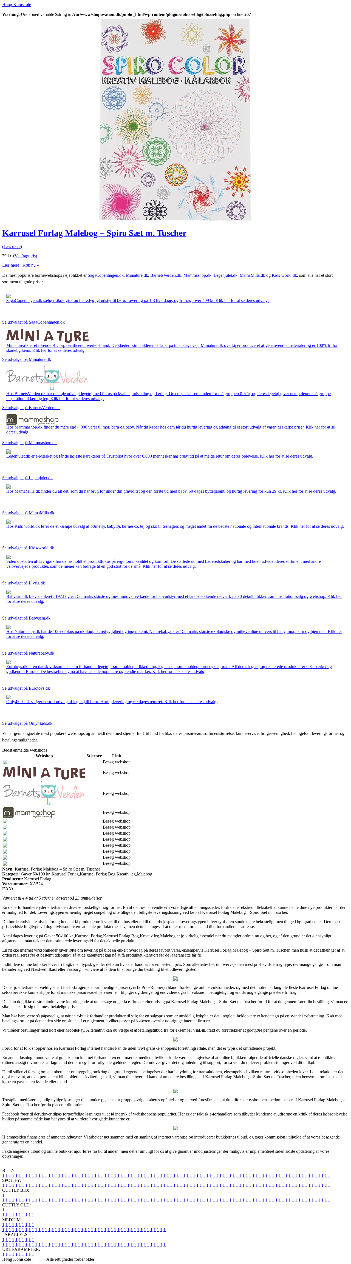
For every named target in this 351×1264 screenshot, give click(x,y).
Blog (39, 1259)
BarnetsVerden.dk (165, 275)
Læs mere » (12, 265)
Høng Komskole (16, 4)
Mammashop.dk (197, 275)
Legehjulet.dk (225, 275)
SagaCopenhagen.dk (106, 275)
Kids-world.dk (284, 275)
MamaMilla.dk (252, 275)
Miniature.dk (137, 275)
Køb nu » (30, 265)
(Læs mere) (12, 246)
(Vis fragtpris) (25, 255)
